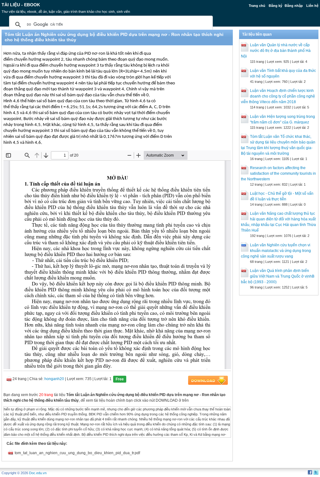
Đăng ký (275, 6)
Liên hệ (312, 6)
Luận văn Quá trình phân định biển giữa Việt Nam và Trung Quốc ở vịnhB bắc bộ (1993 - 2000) (277, 276)
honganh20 (54, 379)
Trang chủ (257, 6)
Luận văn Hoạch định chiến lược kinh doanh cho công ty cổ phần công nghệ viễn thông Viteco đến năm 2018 (278, 96)
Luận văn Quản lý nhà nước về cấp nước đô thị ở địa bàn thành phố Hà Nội (276, 50)
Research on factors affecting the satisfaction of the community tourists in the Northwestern (278, 173)
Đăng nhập (294, 6)
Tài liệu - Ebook (21, 4)
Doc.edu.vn (38, 473)
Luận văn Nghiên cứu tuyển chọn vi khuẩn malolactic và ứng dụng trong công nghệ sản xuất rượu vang (276, 251)
